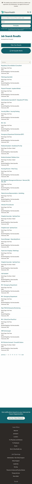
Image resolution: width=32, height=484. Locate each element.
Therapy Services (16, 473)
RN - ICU (3, 123)
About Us (16, 430)
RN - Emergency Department (9, 285)
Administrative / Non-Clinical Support (15, 457)
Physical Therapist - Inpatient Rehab (11, 88)
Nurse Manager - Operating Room (10, 239)
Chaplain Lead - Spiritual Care (9, 227)
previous (3, 354)
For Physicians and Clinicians (15, 439)
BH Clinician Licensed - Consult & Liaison (12, 342)
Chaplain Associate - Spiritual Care (10, 216)
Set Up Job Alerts (17, 51)
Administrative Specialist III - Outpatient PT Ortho (14, 100)
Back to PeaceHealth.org (15, 449)
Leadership (15, 463)
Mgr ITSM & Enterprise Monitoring (10, 308)
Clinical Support (15, 460)
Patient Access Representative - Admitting (12, 193)
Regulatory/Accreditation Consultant (11, 65)
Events (15, 446)
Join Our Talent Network (16, 418)
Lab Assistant (4, 273)
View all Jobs (16, 476)
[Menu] (30, 12)
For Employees (15, 442)
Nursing (16, 467)
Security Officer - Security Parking (10, 111)
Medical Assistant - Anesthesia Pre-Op (11, 145)
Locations (16, 436)
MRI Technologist (6, 331)
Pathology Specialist (6, 77)
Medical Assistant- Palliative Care (10, 157)
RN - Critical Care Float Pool (8, 319)
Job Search (15, 433)
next (22, 354)
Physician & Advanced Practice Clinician (16, 470)
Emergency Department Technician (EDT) (12, 134)
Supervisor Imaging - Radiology (10, 250)
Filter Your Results (16, 45)
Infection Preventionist (7, 204)
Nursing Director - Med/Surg (9, 168)
